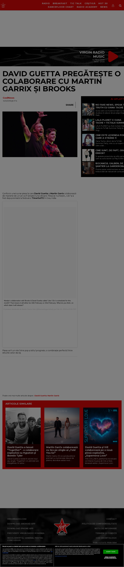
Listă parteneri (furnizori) (61, 556)
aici (34, 560)
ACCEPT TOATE (110, 551)
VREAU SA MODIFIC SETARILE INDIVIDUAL (110, 557)
